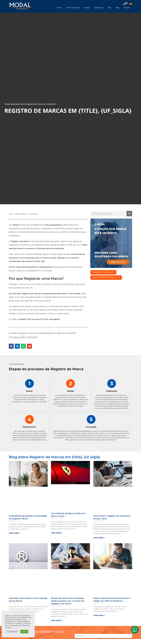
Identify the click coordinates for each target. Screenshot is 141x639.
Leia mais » (14, 533)
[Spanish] (130, 4)
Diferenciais (99, 8)
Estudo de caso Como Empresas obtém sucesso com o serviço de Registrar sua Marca (67, 601)
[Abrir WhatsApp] (135, 633)
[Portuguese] (127, 4)
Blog (117, 8)
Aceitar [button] (24, 631)
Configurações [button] (12, 631)
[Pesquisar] (129, 213)
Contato (127, 8)
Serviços (87, 8)
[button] (11, 346)
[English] (124, 4)
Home (59, 8)
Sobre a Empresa (72, 8)
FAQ (109, 8)
